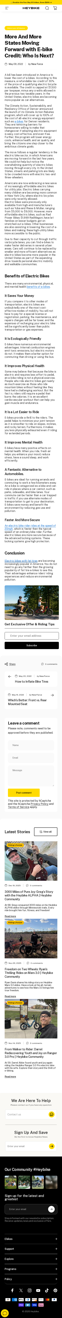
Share (12, 664)
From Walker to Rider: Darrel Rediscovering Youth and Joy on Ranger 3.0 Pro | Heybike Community (31, 1053)
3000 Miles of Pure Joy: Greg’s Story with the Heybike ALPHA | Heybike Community (29, 895)
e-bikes (19, 121)
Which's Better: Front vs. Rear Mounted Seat (27, 702)
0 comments (51, 664)
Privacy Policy (39, 803)
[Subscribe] (52, 1146)
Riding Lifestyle (15, 845)
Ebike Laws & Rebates (16, 28)
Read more (10, 916)
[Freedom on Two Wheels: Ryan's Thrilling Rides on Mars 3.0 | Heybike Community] (31, 938)
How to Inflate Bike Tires (31, 681)
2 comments (36, 1043)
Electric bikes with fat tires (21, 560)
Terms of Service (18, 807)
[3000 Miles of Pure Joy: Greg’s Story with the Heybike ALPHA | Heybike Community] (31, 861)
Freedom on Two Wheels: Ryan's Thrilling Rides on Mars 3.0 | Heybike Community (29, 972)
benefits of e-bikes (38, 286)
